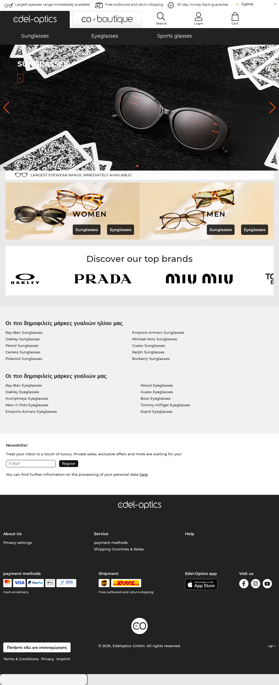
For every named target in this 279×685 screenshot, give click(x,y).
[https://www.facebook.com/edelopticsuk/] (243, 584)
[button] (35, 19)
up (271, 646)
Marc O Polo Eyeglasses (26, 405)
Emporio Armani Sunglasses (158, 332)
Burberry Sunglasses (151, 358)
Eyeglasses (120, 229)
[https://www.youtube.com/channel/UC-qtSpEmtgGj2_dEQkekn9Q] (267, 584)
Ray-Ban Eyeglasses (23, 385)
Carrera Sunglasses (22, 352)
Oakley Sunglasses (22, 339)
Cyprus (247, 4)
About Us (12, 533)
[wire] (66, 583)
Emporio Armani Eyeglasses (31, 411)
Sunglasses (86, 229)
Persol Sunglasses (21, 345)
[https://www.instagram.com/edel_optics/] (255, 584)
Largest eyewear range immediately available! (52, 4)
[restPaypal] (35, 583)
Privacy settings (17, 542)
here (144, 474)
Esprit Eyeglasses (156, 411)
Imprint (63, 659)
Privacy (47, 659)
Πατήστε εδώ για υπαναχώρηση (37, 647)
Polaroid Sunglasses (23, 358)
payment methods (111, 542)
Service (101, 533)
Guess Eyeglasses (157, 392)
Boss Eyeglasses (156, 398)
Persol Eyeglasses (157, 385)
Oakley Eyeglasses (22, 392)
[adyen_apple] (50, 583)
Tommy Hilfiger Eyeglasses (165, 405)
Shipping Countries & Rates (119, 549)
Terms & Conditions (21, 659)
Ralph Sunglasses (148, 352)
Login (198, 23)
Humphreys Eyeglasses (26, 398)
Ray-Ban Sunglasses (24, 332)
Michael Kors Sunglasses (154, 339)
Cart (235, 23)
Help (189, 533)
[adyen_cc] (7, 583)
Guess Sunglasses (148, 345)
